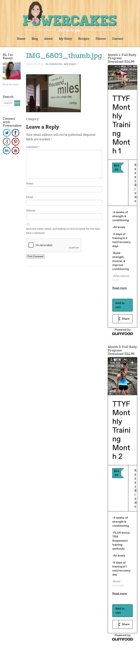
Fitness (101, 39)
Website (30, 211)
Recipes (83, 39)
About (48, 39)
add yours (70, 64)
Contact (117, 39)
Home (21, 39)
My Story (65, 39)
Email (29, 197)
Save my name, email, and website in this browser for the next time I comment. (63, 231)
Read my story (11, 84)
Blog (35, 39)
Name (29, 183)
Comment (32, 147)
